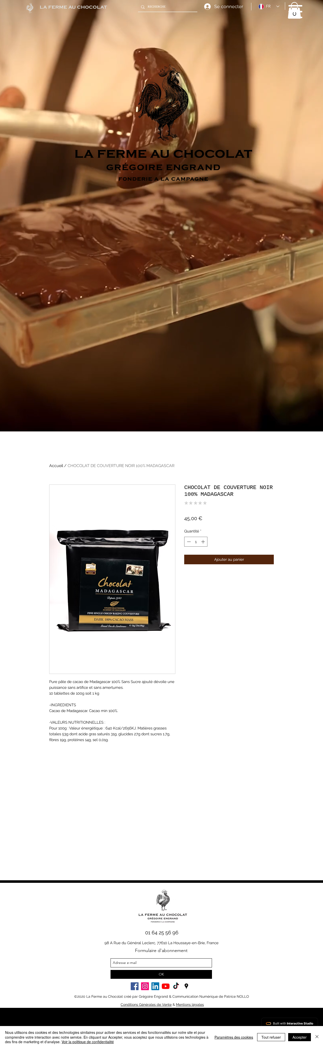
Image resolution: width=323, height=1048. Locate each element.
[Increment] (203, 541)
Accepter (299, 1037)
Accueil (56, 465)
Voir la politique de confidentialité (88, 1041)
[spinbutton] (196, 541)
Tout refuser (271, 1037)
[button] (295, 11)
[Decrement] (188, 541)
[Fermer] (317, 1037)
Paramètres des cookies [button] (233, 1037)
